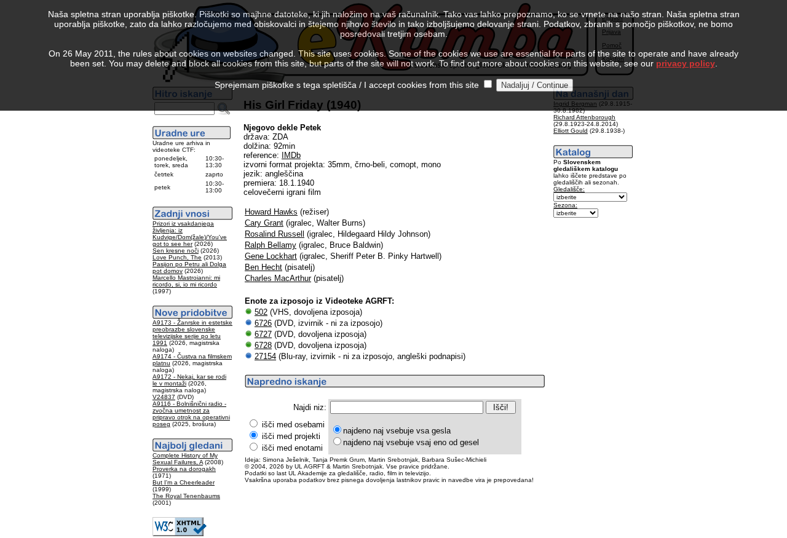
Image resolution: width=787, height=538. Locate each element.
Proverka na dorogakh (184, 468)
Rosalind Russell (274, 234)
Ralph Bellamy (270, 245)
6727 (263, 334)
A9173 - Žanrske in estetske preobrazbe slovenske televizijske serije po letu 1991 (192, 332)
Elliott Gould (570, 130)
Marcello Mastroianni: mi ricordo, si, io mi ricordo (186, 281)
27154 (265, 356)
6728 (263, 345)
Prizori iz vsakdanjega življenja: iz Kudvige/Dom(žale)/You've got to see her (189, 233)
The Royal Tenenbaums (186, 496)
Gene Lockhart (271, 256)
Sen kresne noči (175, 250)
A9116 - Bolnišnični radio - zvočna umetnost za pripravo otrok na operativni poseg (191, 413)
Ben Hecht (263, 267)
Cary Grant (264, 222)
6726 (263, 323)
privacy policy (685, 63)
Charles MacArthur (278, 278)
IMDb (291, 155)
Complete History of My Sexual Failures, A (185, 458)
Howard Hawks (271, 211)
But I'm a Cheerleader (183, 482)
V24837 (163, 397)
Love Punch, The (177, 257)
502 (261, 312)
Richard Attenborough (584, 117)
